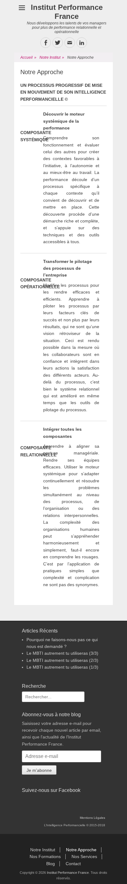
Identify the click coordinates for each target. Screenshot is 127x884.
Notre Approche (81, 849)
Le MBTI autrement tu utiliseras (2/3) (62, 660)
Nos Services (84, 856)
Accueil (28, 57)
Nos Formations (45, 856)
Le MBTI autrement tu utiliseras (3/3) (62, 653)
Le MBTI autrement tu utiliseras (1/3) (62, 667)
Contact (73, 863)
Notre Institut (51, 57)
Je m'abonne (39, 770)
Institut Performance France (67, 11)
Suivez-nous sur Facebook (51, 790)
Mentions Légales (92, 817)
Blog (50, 863)
